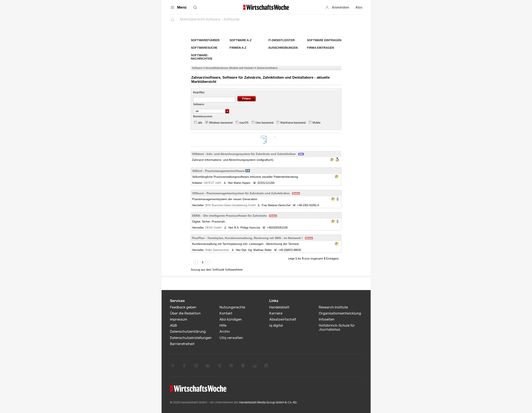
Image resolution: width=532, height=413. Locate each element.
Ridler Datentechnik (217, 250)
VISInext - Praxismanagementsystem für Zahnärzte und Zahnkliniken (241, 193)
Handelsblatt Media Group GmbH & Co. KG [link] (268, 402)
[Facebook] (184, 365)
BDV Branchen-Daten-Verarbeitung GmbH (230, 205)
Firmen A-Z (238, 47)
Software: (199, 104)
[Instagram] (196, 365)
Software (197, 67)
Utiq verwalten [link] (231, 337)
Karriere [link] (275, 313)
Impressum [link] (178, 319)
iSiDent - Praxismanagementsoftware (218, 171)
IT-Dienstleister (281, 40)
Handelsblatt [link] (279, 307)
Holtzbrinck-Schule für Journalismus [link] (337, 327)
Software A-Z (241, 40)
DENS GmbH (213, 227)
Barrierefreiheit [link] (182, 343)
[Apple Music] (242, 365)
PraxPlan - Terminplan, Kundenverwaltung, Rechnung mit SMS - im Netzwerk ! (247, 238)
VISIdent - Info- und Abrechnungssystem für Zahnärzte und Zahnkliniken (244, 154)
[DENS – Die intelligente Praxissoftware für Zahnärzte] (263, 139)
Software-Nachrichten (201, 57)
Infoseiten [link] (326, 319)
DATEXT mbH (213, 182)
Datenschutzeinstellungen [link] (191, 337)
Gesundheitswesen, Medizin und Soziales (229, 67)
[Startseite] (172, 19)
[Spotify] (231, 365)
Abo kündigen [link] (230, 319)
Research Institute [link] (333, 307)
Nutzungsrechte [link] (232, 307)
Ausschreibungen (283, 47)
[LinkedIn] (207, 365)
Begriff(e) (198, 92)
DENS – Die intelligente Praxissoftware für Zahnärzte (229, 215)
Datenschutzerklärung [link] (188, 331)
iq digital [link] (276, 325)
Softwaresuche (204, 47)
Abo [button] (358, 7)
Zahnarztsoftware (267, 67)
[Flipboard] (266, 365)
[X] (172, 365)
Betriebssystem (202, 116)
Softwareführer (205, 40)
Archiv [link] (224, 331)
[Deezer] (254, 365)
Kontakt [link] (225, 313)
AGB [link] (173, 325)
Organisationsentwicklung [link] (340, 313)
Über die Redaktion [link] (185, 313)
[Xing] (219, 365)
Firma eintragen (320, 47)
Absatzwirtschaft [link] (282, 319)
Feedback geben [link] (183, 307)
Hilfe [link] (222, 325)
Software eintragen (324, 40)
